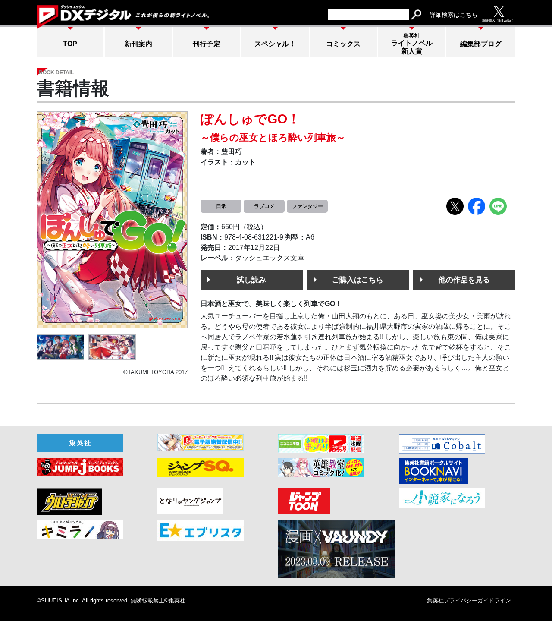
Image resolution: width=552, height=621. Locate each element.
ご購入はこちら (357, 280)
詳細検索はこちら (454, 14)
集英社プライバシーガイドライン (469, 600)
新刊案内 (138, 43)
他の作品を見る (464, 280)
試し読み (251, 280)
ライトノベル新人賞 (412, 43)
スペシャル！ (275, 43)
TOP (70, 43)
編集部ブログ (481, 43)
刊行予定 (206, 43)
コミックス (343, 43)
